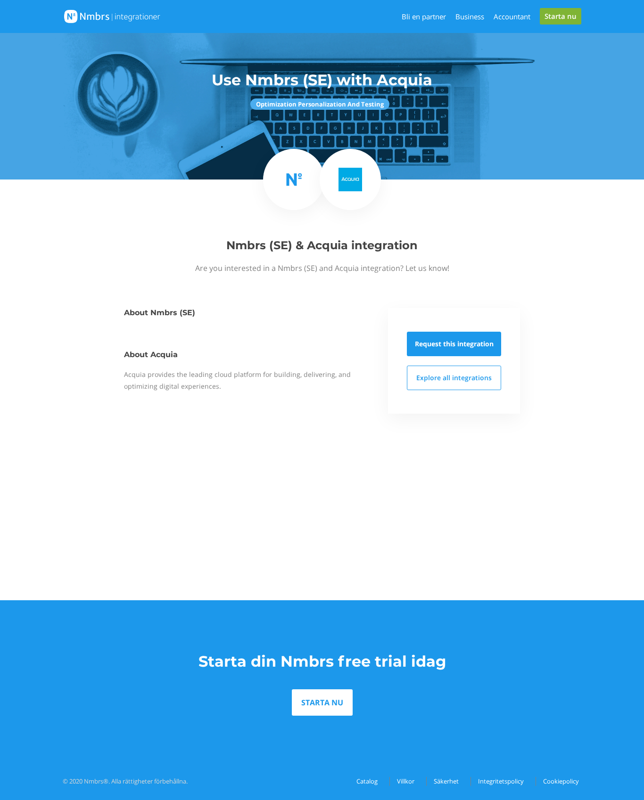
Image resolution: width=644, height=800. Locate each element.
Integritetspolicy (501, 781)
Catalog (367, 781)
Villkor (405, 781)
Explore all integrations (454, 377)
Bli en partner (424, 16)
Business (469, 16)
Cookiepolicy (561, 781)
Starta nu (561, 16)
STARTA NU (322, 702)
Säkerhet (446, 781)
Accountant (512, 16)
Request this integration (454, 343)
